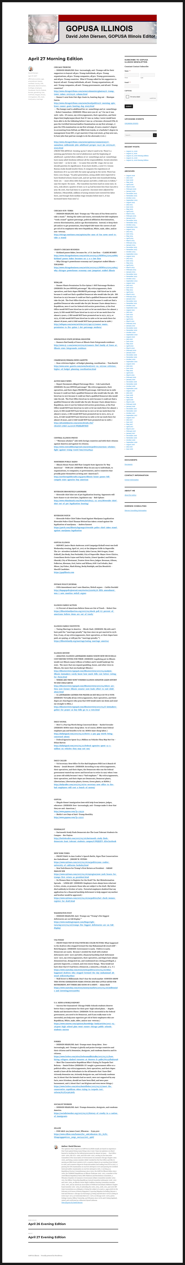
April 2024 (129, 238)
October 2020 (130, 332)
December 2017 (131, 409)
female (30, 92)
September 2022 (131, 281)
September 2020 (131, 335)
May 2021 (129, 317)
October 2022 (130, 279)
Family (38, 90)
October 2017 (130, 413)
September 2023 (131, 254)
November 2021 (131, 303)
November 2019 (131, 357)
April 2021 (129, 319)
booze (40, 81)
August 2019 (130, 364)
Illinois (43, 95)
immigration (32, 97)
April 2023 (129, 265)
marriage (39, 99)
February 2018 (131, 404)
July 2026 (129, 178)
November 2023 (131, 250)
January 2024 (130, 245)
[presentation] (141, 97)
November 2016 (131, 438)
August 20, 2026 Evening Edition (137, 156)
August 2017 (130, 418)
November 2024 (131, 223)
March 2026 (130, 187)
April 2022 (129, 292)
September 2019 (131, 362)
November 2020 (131, 330)
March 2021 (130, 321)
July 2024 (129, 232)
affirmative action (34, 79)
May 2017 (129, 424)
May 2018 (129, 397)
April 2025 (129, 211)
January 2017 (130, 433)
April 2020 (129, 346)
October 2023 (130, 252)
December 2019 (131, 355)
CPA (41, 83)
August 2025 (130, 202)
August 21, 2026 (131, 153)
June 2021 (129, 315)
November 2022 (131, 276)
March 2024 (130, 241)
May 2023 (129, 263)
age (42, 79)
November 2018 (131, 384)
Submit (129, 106)
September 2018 (131, 388)
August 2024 (130, 229)
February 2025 (131, 216)
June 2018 (129, 395)
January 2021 (130, 326)
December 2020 (131, 328)
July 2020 (129, 339)
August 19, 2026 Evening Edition (137, 160)
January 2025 (130, 218)
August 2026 (130, 176)
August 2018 (130, 391)
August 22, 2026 (131, 151)
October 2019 (130, 359)
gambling (37, 92)
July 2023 (129, 258)
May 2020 (129, 344)
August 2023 (130, 256)
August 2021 (130, 310)
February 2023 (131, 270)
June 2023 (129, 261)
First (126, 77)
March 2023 (130, 267)
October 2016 (130, 440)
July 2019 (129, 366)
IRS (39, 97)
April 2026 (130, 185)
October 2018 (130, 386)
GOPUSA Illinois (33, 1256)
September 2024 (131, 227)
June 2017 (129, 422)
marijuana (32, 99)
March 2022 (130, 294)
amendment (32, 81)
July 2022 (129, 285)
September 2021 (131, 308)
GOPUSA (31, 95)
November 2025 (131, 196)
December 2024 (131, 220)
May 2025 (129, 209)
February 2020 (131, 350)
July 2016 (129, 447)
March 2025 (130, 214)
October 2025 (130, 198)
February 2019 (131, 377)
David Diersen (33, 73)
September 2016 (131, 442)
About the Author (130, 495)
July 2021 (129, 312)
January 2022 (130, 299)
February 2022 (131, 297)
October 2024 (130, 225)
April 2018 (129, 400)
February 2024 (131, 243)
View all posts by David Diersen (72, 1203)
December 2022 (131, 274)
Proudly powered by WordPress (51, 1256)
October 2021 (130, 306)
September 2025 (131, 200)
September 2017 (131, 415)
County (37, 83)
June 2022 (129, 288)
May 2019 (129, 371)
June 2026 (129, 180)
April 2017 (129, 427)
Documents (129, 464)
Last (142, 77)
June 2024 (129, 234)
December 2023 (131, 247)
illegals (37, 95)
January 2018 (130, 406)
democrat (31, 86)
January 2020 (130, 353)
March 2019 (130, 375)
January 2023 (130, 272)
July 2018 (129, 393)
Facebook (31, 90)
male (42, 97)
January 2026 (130, 191)
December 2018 (131, 382)
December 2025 (131, 193)
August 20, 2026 (131, 158)
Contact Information (132, 480)
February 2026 (131, 189)
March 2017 (130, 429)
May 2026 (129, 182)
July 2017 (129, 420)
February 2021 (131, 323)
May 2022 (129, 290)
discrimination (41, 86)
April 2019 (129, 373)
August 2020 (130, 337)
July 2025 (129, 205)
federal (43, 90)
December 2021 (131, 301)
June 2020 (129, 341)
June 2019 (129, 368)
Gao (43, 92)
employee (38, 88)
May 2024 (129, 236)
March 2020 (130, 348)
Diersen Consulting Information (136, 510)
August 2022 (130, 283)
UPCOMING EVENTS (131, 123)
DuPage (31, 88)
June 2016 (129, 449)
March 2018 (130, 402)
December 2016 (131, 436)
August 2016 (130, 445)
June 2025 (129, 207)
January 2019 (130, 380)
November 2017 (131, 411)
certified (31, 83)
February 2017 (131, 431)
